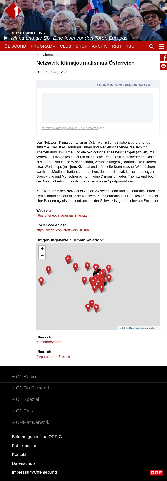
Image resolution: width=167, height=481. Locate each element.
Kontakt (19, 454)
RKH (116, 46)
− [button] (42, 255)
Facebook (163, 57)
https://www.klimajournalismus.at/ (61, 215)
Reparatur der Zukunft (53, 357)
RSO (130, 46)
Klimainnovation (48, 342)
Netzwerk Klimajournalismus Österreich (70, 128)
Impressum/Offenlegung (34, 472)
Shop (82, 46)
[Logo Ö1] (13, 11)
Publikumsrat (24, 445)
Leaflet (121, 328)
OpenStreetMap (137, 328)
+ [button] (42, 248)
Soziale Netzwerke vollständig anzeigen (124, 84)
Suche (151, 46)
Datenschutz (24, 463)
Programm (43, 46)
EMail (163, 66)
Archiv (100, 46)
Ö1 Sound (15, 46)
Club (65, 46)
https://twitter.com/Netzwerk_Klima (62, 230)
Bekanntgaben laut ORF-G (37, 436)
